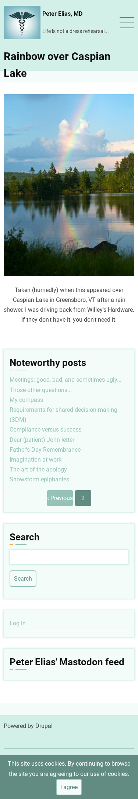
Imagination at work (35, 459)
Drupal (44, 725)
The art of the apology (38, 469)
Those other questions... (41, 389)
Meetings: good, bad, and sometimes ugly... (65, 379)
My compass (26, 399)
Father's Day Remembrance (45, 449)
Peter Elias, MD (62, 13)
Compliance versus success (45, 429)
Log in (18, 623)
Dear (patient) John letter (42, 439)
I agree (69, 787)
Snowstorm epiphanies (39, 479)
